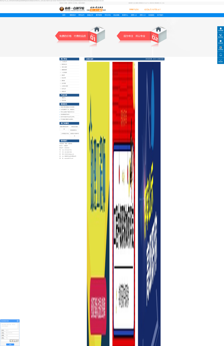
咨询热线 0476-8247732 (143, 3)
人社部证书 (64, 61)
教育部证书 (64, 64)
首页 (63, 15)
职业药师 (64, 78)
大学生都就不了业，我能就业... (68, 109)
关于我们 (160, 15)
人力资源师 (64, 72)
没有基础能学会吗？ (65, 114)
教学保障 (99, 15)
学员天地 (108, 15)
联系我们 (131, 3)
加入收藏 (136, 3)
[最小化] (18, 321)
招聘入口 (134, 15)
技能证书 (90, 15)
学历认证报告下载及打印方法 (67, 112)
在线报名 (151, 15)
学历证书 (81, 15)
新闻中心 (125, 15)
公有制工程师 (65, 86)
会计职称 (64, 83)
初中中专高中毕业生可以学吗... (68, 117)
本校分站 (152, 3)
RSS (160, 3)
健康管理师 (64, 69)
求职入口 (143, 15)
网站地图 (157, 3)
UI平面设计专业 (65, 133)
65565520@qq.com (69, 154)
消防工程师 (64, 67)
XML (163, 3)
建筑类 (63, 80)
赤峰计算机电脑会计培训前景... (68, 107)
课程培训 (73, 15)
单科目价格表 (74, 126)
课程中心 (64, 97)
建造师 (63, 75)
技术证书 (64, 88)
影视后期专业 (73, 130)
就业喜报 (116, 15)
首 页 (154, 59)
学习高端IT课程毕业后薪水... (67, 119)
